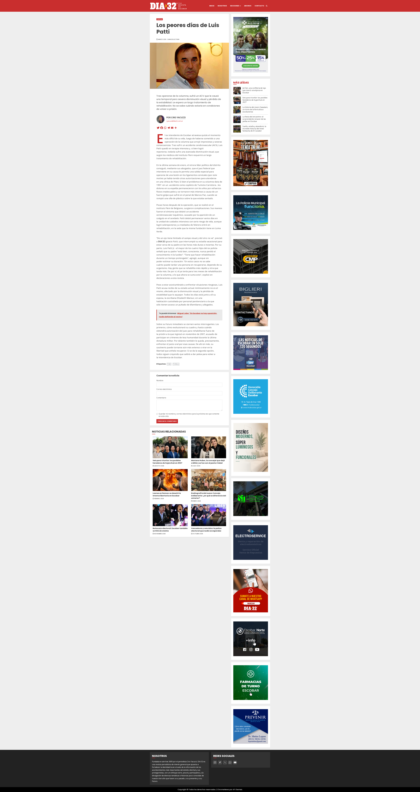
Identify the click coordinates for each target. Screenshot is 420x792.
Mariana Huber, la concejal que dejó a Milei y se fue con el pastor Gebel (208, 447)
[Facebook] (161, 128)
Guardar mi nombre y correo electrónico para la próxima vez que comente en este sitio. (189, 415)
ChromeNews (223, 789)
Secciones (234, 6)
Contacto (259, 6)
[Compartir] (175, 128)
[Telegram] (168, 128)
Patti (169, 364)
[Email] (172, 128)
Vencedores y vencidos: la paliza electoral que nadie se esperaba (208, 515)
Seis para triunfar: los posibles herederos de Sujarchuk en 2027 (170, 447)
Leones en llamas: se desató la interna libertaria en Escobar (170, 480)
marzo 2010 (162, 39)
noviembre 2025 (160, 534)
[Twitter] (158, 128)
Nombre (159, 380)
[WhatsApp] (165, 128)
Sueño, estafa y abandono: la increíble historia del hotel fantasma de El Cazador (254, 128)
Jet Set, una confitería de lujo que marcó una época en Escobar (254, 90)
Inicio (211, 6)
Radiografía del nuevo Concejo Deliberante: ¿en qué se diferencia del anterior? (208, 480)
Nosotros (222, 6)
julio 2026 (196, 466)
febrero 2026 (159, 499)
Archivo (247, 6)
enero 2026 (197, 501)
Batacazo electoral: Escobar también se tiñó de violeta (170, 515)
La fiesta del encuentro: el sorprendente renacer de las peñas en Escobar (254, 118)
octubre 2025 (198, 534)
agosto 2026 (159, 466)
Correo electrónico (164, 389)
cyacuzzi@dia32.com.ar (174, 121)
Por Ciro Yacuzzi (176, 117)
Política (159, 19)
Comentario (161, 397)
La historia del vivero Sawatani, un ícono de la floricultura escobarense (255, 109)
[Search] (266, 6)
